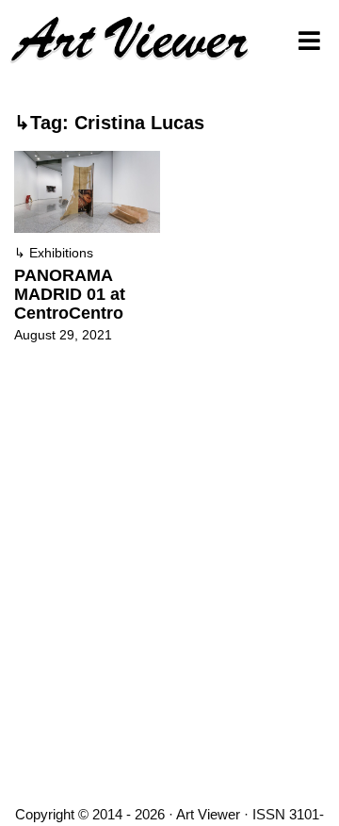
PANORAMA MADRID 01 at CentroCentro (69, 294)
